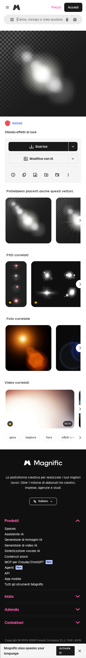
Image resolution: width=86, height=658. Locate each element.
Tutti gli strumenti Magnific (24, 584)
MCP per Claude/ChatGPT (28, 562)
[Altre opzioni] (68, 174)
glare (12, 437)
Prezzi (56, 7)
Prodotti (12, 520)
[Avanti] (80, 220)
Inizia (9, 596)
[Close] (79, 651)
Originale (30, 39)
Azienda (12, 609)
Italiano (43, 501)
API (7, 573)
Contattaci (14, 622)
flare (49, 437)
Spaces (10, 529)
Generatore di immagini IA (23, 540)
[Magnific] (43, 464)
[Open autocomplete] (10, 19)
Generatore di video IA (21, 545)
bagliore (31, 437)
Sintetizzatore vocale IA (22, 551)
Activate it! (64, 651)
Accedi (73, 7)
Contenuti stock (16, 557)
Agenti (13, 568)
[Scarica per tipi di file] (73, 146)
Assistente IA (14, 534)
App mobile (13, 579)
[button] (43, 501)
